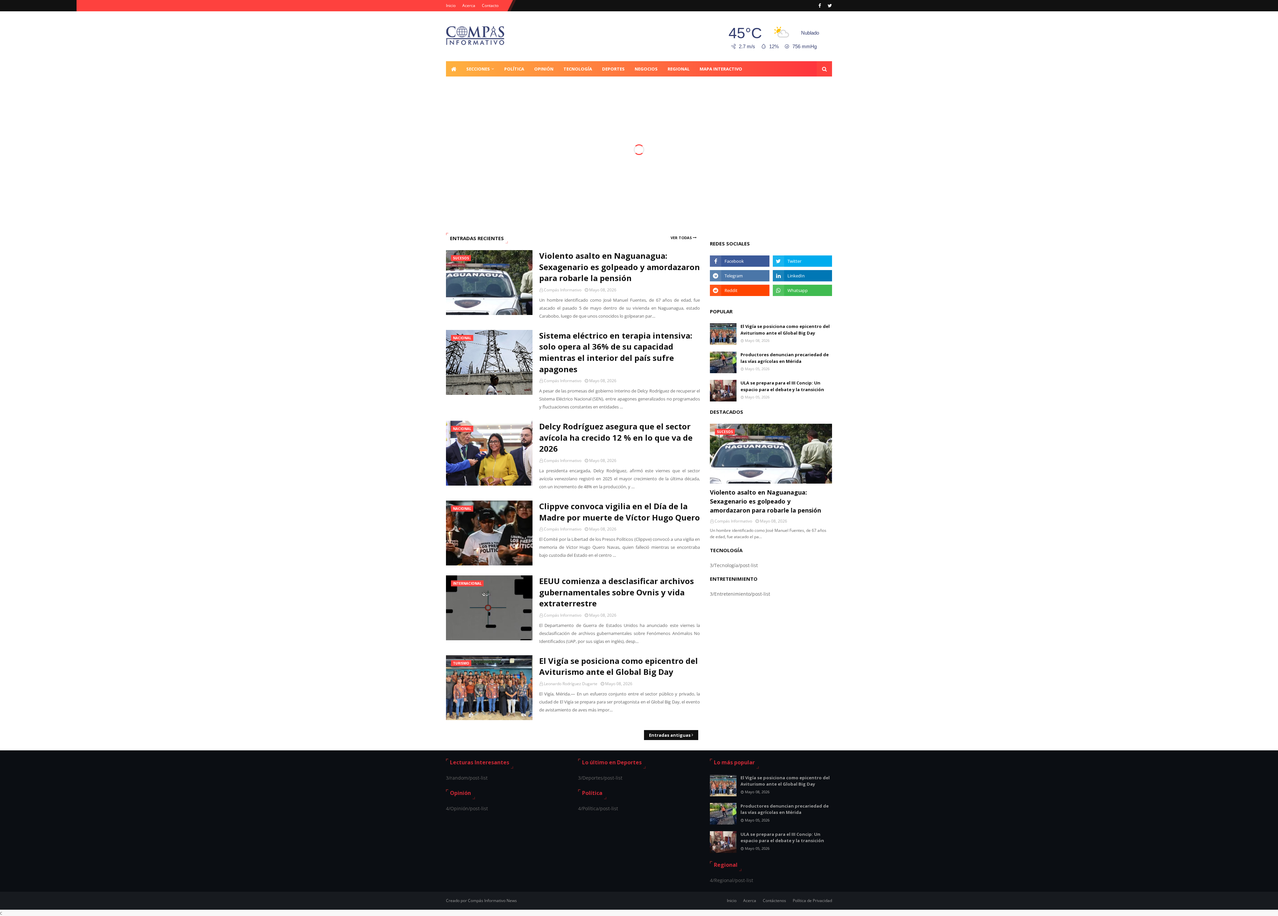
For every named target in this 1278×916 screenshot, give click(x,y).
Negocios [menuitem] (646, 69)
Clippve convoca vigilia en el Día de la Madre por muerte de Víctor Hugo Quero (619, 512)
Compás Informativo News (492, 900)
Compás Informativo (562, 290)
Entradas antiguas (670, 735)
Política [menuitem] (514, 69)
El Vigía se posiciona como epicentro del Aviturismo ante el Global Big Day (618, 666)
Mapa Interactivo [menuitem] (721, 69)
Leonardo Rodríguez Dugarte (570, 684)
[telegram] (739, 275)
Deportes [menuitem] (613, 69)
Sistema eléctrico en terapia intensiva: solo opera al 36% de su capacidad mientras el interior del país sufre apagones (615, 352)
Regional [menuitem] (679, 69)
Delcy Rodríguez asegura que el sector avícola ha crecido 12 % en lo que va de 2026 (616, 437)
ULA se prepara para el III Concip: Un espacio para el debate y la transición (782, 386)
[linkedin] (802, 275)
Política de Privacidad (812, 900)
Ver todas (681, 237)
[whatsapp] (802, 290)
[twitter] (829, 5)
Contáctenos (774, 900)
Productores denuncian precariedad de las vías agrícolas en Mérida (785, 358)
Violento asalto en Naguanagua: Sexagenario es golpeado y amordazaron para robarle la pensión (619, 266)
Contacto (490, 5)
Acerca (468, 5)
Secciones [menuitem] (478, 69)
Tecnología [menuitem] (577, 69)
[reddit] (739, 290)
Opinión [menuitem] (543, 69)
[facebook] (820, 5)
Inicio (451, 5)
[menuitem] (453, 68)
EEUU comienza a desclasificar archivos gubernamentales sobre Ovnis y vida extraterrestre (616, 592)
